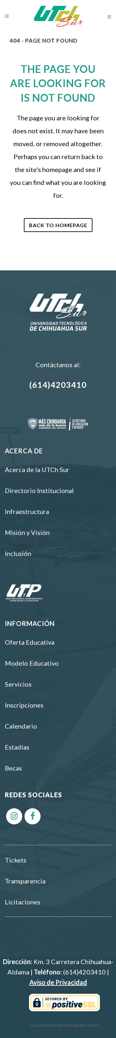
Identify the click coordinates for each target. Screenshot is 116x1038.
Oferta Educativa (29, 642)
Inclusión (18, 553)
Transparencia (25, 881)
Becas (13, 768)
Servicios (18, 684)
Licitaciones (22, 902)
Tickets (15, 860)
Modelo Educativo (32, 663)
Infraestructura (27, 511)
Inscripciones (24, 705)
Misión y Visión (27, 532)
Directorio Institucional (39, 490)
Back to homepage (58, 225)
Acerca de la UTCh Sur (37, 469)
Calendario (21, 726)
